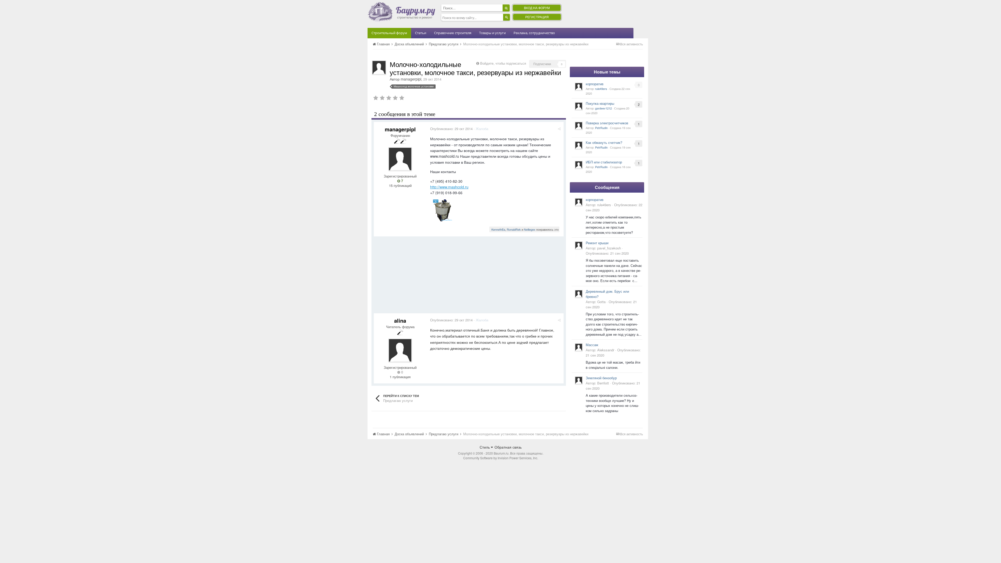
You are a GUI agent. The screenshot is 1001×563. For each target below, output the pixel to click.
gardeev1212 (603, 108)
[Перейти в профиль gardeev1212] (579, 106)
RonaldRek (514, 229)
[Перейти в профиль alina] (400, 350)
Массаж (592, 344)
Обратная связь (508, 447)
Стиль (485, 447)
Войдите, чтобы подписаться (503, 63)
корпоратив (594, 83)
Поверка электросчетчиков (607, 122)
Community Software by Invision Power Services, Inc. (500, 458)
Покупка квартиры (600, 103)
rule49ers (601, 89)
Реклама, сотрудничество (534, 32)
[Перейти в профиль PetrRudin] (579, 126)
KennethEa (498, 229)
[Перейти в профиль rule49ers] (579, 86)
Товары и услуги (492, 32)
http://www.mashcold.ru (449, 186)
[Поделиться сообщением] (559, 128)
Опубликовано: (451, 128)
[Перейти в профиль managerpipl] (379, 67)
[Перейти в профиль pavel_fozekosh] (579, 245)
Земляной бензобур (601, 377)
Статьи (420, 32)
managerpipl (411, 79)
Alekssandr (605, 349)
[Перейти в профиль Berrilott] (579, 380)
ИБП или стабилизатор (604, 162)
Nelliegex (529, 229)
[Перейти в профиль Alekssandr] (579, 347)
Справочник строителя (452, 32)
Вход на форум (537, 7)
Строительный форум (389, 32)
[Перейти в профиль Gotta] (579, 294)
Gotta (601, 301)
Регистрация (537, 17)
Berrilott (603, 383)
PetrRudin (601, 128)
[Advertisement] (469, 276)
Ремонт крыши (597, 242)
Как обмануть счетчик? (604, 142)
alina (400, 320)
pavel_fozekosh (609, 248)
